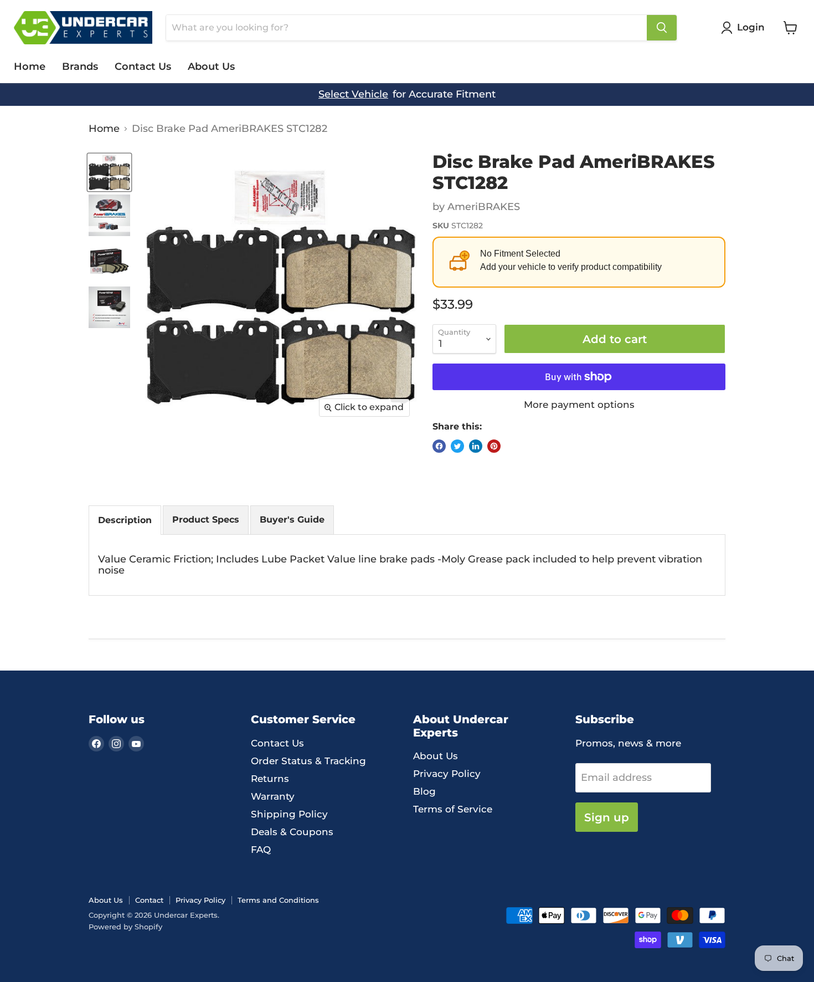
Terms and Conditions (278, 900)
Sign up (606, 817)
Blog (424, 791)
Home (29, 66)
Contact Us (143, 66)
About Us (211, 66)
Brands (80, 66)
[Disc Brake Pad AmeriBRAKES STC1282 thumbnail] (109, 173)
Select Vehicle (353, 94)
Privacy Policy (447, 773)
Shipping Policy (289, 814)
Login (751, 27)
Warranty (273, 796)
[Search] (662, 27)
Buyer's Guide (292, 519)
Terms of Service (452, 809)
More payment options (579, 405)
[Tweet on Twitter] (457, 446)
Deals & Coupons (292, 831)
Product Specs (205, 519)
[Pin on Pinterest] (494, 446)
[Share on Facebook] (439, 446)
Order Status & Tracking (308, 760)
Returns (270, 778)
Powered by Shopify (125, 926)
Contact (149, 900)
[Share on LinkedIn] (475, 446)
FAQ (261, 849)
